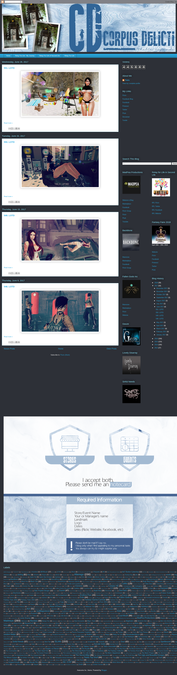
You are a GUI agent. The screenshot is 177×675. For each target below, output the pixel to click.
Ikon (28, 609)
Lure (80, 618)
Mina (89, 623)
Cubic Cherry (48, 588)
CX (111, 588)
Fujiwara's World (124, 602)
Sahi (152, 636)
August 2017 (161, 301)
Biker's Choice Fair (141, 579)
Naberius (62, 625)
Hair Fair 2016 (158, 604)
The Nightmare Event (21, 655)
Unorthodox (50, 660)
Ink (104, 609)
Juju (27, 611)
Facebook (125, 102)
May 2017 (160, 322)
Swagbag (140, 644)
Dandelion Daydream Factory (12, 590)
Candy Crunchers (88, 584)
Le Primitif (151, 613)
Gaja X (7, 604)
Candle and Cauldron (74, 584)
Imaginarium (70, 609)
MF (62, 623)
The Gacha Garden (162, 651)
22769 (59, 572)
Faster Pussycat (125, 600)
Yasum (35, 664)
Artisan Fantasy (100, 577)
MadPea (114, 618)
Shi (138, 639)
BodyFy (160, 581)
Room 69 (87, 636)
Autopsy (147, 577)
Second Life (102, 639)
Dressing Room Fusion (102, 593)
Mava (70, 621)
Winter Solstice (145, 662)
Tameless (150, 646)
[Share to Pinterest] (19, 128)
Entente (125, 595)
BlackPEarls (62, 581)
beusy (132, 579)
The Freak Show (148, 651)
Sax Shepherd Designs (57, 639)
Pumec (120, 632)
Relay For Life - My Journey (25, 56)
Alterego (79, 574)
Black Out (34, 581)
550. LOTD (9, 142)
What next (88, 662)
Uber (15, 660)
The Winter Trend (25, 657)
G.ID (153, 602)
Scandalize (69, 639)
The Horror (31, 653)
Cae (58, 584)
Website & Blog (127, 200)
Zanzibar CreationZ (71, 664)
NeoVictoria (101, 625)
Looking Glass (88, 616)
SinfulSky (30, 642)
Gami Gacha (16, 604)
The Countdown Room (26, 651)
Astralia (120, 577)
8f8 (104, 572)
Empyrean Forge (49, 595)
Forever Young (53, 602)
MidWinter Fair (73, 623)
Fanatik (165, 597)
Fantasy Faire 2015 (10, 600)
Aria (78, 577)
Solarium (77, 642)
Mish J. (101, 623)
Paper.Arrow (59, 630)
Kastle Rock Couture (78, 611)
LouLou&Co (137, 616)
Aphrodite (25, 577)
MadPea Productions (146, 618)
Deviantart (126, 117)
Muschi (18, 625)
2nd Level (66, 572)
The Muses (173, 653)
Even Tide (58, 597)
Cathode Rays (115, 584)
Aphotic (9, 577)
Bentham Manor (116, 579)
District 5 (46, 593)
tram (109, 657)
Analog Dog (129, 574)
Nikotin (157, 625)
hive (126, 606)
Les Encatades (17, 616)
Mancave (24, 621)
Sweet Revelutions (40, 646)
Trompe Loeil (152, 657)
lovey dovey (37, 618)
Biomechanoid (153, 579)
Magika (163, 618)
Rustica (115, 636)
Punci (134, 632)
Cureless (77, 588)
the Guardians (10, 653)
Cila (65, 586)
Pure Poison (143, 632)
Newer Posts (9, 349)
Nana (77, 625)
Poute (14, 632)
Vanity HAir (99, 660)
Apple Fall (33, 577)
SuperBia (132, 644)
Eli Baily (6, 595)
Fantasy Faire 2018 (57, 600)
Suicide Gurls (114, 644)
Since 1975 (7, 642)
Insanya (110, 609)
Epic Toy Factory (155, 595)
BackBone (14, 579)
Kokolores (11, 613)
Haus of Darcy (56, 606)
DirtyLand (8, 593)
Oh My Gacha (99, 627)
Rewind (23, 636)
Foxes (79, 602)
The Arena (96, 648)
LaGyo (70, 613)
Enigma (118, 595)
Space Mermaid (148, 642)
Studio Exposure (60, 644)
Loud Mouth (123, 616)
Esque (5, 597)
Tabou (99, 646)
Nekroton (93, 625)
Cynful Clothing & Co (134, 588)
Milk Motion (82, 623)
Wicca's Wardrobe (128, 662)
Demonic (141, 590)
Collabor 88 (113, 586)
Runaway (96, 637)
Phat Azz (110, 630)
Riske (30, 636)
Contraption (139, 586)
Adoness (6, 574)
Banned (46, 579)
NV (70, 627)
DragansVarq (75, 593)
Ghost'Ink (77, 604)
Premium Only (27, 632)
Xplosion (28, 664)
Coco (90, 586)
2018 (156, 283)
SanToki (15, 639)
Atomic (136, 577)
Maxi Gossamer (79, 621)
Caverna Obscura (137, 584)
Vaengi (72, 660)
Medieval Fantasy (119, 621)
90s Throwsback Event (113, 572)
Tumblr (124, 120)
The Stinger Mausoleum (102, 655)
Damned (164, 588)
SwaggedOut (157, 644)
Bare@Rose (55, 579)
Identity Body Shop (19, 609)
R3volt (166, 632)
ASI (115, 577)
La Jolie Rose (54, 613)
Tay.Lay (35, 648)
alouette (64, 574)
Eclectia (157, 593)
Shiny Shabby (146, 639)
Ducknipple (119, 593)
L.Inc (42, 613)
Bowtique (26, 584)
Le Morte (131, 613)
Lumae (74, 618)
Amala (103, 574)
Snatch (71, 642)
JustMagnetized (43, 611)
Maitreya (9, 620)
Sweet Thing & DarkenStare (55, 646)
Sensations (113, 639)
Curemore (86, 588)
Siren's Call (39, 642)
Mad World (106, 618)
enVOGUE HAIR (136, 595)
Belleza (89, 579)
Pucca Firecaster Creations (81, 632)
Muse (24, 625)
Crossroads (33, 588)
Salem (166, 636)
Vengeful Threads (118, 660)
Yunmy (56, 664)
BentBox (107, 579)
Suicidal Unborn (87, 644)
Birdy (162, 579)
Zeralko (88, 664)
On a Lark (145, 627)
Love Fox (160, 616)
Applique (58, 577)
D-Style (150, 588)
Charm (8, 586)
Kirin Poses (163, 611)
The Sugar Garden (117, 655)
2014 (156, 345)
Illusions (54, 609)
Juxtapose (57, 611)
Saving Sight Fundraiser (42, 639)
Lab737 (63, 613)
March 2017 (160, 328)
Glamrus (100, 604)
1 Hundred (34, 572)
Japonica (169, 609)
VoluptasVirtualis (14, 662)
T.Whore (73, 646)
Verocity (127, 660)
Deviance (148, 590)
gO (112, 604)
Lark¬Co (89, 613)
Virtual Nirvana (169, 660)
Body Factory (136, 581)
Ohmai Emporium (110, 627)
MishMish (108, 623)
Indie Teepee (80, 609)
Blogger (104, 670)
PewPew (102, 630)
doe (52, 593)
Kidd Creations (130, 611)
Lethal (25, 616)
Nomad (7, 627)
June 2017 (160, 307)
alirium (57, 574)
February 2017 (161, 331)
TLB (46, 657)
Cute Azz (95, 588)
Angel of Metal (145, 574)
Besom (125, 579)
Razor (40, 634)
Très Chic (144, 657)
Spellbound (165, 642)
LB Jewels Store (113, 613)
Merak (37, 623)
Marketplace (126, 204)
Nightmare (147, 625)
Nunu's (37, 627)
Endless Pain (86, 595)
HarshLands (38, 606)
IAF (11, 609)
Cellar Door (148, 584)
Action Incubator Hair (161, 572)
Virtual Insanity (159, 660)
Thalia (127, 80)
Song (83, 642)
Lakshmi (76, 613)
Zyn (106, 664)
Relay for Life (117, 634)
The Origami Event (36, 655)
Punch (128, 632)
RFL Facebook (157, 210)
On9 (152, 627)
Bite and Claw (7, 581)
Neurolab (118, 625)
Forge (62, 602)
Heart (81, 606)
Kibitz (119, 611)
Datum (55, 590)
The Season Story (67, 655)
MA (100, 618)
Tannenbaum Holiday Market (164, 646)
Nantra (83, 625)
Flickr (124, 95)
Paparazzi (41, 630)
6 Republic (96, 572)
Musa (12, 625)
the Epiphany (99, 651)
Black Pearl (44, 581)
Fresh (89, 602)
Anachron (119, 574)
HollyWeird (154, 606)
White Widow (116, 662)
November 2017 (162, 291)
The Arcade (86, 649)
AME (108, 574)
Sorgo (116, 642)
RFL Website (156, 213)
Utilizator (57, 660)
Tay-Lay (27, 648)
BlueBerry (104, 581)
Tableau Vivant (88, 646)
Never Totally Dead (129, 625)
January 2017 (161, 335)
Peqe (94, 630)
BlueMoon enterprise (115, 581)
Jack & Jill (155, 609)
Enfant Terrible (108, 595)
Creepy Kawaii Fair (22, 588)
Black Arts (16, 581)
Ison (129, 609)
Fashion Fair (114, 600)
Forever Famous (42, 602)
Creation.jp (7, 588)
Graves (127, 604)
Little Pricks (74, 616)
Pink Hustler (146, 630)
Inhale (99, 609)
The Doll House (65, 651)
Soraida (110, 642)
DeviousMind (157, 591)
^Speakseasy (24, 572)
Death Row (97, 591)
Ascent (110, 577)
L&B (47, 613)
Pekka (87, 630)
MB (100, 621)
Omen (128, 627)
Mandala (34, 621)
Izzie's (142, 609)
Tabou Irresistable (109, 646)
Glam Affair (91, 604)
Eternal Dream (21, 597)
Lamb (83, 613)
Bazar (72, 579)
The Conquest (163, 648)
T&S (80, 646)
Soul (123, 642)
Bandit (40, 579)
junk (32, 611)
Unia (43, 660)
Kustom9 (34, 613)
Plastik (170, 630)
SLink (58, 641)
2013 (156, 348)
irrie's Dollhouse (121, 609)
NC (88, 625)
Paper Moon (50, 630)
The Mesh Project (148, 653)
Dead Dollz (72, 590)
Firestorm (6, 602)
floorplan (25, 602)
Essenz (12, 597)
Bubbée (40, 584)
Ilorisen (62, 609)
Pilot (131, 630)
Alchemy (36, 574)
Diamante (168, 590)
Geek (50, 604)
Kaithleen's (65, 611)
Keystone (112, 611)
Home (8, 56)
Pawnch (80, 630)
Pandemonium (27, 630)
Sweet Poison (29, 646)
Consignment (127, 586)
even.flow (66, 597)
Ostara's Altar (159, 627)
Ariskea (89, 577)
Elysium (19, 595)
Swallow (166, 644)
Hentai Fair (108, 606)
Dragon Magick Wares (88, 593)
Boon (5, 584)
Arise (83, 577)
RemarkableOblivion (133, 634)
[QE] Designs (7, 572)
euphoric (44, 597)
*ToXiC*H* (16, 572)
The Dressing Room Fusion (81, 651)
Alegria (44, 574)
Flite (18, 602)
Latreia (96, 613)
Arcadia (65, 577)
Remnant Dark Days (149, 634)
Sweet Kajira (8, 646)
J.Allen (148, 609)
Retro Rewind (7, 636)
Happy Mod (9, 606)
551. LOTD (9, 68)
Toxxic (104, 657)
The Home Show (21, 653)
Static (33, 644)
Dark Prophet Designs (42, 591)
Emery (25, 595)
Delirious (134, 590)
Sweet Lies (18, 646)
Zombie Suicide (98, 664)
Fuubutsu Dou (135, 602)
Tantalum (6, 648)
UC (23, 660)
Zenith (81, 664)
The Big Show (121, 648)
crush (40, 588)
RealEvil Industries (58, 634)
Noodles (15, 627)
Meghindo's (130, 621)
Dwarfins (140, 593)
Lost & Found (104, 616)
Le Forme (123, 613)
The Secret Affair (82, 655)
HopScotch (163, 606)
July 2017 (160, 304)
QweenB (159, 632)
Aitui (29, 575)
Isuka (136, 609)
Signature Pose (166, 639)
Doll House (58, 593)
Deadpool (80, 590)
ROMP (78, 637)
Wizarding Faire (156, 662)
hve (6, 609)
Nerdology (110, 625)
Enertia (98, 595)
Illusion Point (45, 609)
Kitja (169, 611)
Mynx (34, 625)
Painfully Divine (17, 630)
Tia (42, 657)
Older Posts (112, 349)
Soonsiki (101, 642)
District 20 (39, 593)
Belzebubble (97, 579)
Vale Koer (79, 660)
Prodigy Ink (37, 632)
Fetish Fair (169, 600)
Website (125, 315)
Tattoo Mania (19, 648)
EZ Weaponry (98, 597)
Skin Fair (47, 642)
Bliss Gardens (86, 581)
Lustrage (86, 618)
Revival (15, 636)
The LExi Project (56, 653)
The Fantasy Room (134, 651)
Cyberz (120, 588)
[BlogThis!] (12, 128)
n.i (52, 625)
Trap (114, 657)
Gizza (84, 604)
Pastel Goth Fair (70, 630)
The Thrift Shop (130, 655)
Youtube (125, 222)
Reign (107, 634)
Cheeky (17, 586)
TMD (51, 657)
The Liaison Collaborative (71, 653)
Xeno (13, 664)
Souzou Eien (133, 642)
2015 (156, 342)
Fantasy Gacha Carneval (73, 600)
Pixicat (161, 630)
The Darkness (55, 651)
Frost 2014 (103, 602)
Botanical (19, 584)
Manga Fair (46, 621)
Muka (5, 625)
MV (29, 625)
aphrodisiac (16, 577)
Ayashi (170, 577)
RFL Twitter (156, 206)
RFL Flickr (155, 203)
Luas (44, 618)
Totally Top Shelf (91, 657)
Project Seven (59, 632)
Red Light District (79, 634)
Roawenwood (38, 636)
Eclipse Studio (166, 593)
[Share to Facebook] (16, 128)
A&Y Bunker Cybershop (130, 572)
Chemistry (51, 586)
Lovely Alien (14, 618)
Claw (71, 586)
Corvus (155, 586)
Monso (144, 623)
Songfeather (92, 642)
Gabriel (158, 602)
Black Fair (24, 581)
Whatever (97, 662)
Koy (22, 613)
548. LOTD (9, 286)
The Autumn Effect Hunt (108, 648)
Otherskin (169, 627)
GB (46, 604)
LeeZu (165, 613)
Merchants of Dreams (47, 623)
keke (94, 611)
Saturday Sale (29, 639)
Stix (52, 644)
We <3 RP (67, 662)
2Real (73, 572)
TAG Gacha (123, 646)
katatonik (88, 611)
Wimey (137, 662)
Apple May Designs (45, 577)
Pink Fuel (138, 630)
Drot (112, 593)
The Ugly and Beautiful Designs (151, 655)
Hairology (168, 604)
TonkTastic (79, 657)
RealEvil (48, 634)
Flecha (13, 602)
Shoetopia (157, 639)
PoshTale (8, 632)
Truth (160, 657)
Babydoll (6, 579)
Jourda (22, 611)
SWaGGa (148, 644)
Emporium (39, 595)
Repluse (159, 634)
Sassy (21, 639)
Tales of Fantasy (140, 646)
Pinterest (125, 106)
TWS (10, 660)
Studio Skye (71, 644)
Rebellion (70, 634)
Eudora (29, 597)
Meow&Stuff (29, 623)
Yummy (50, 664)
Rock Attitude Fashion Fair (53, 636)
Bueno (53, 584)
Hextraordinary (118, 606)
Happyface (30, 606)
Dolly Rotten (66, 593)
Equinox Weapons (167, 595)
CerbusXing (160, 584)
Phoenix (125, 630)
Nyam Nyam (76, 627)
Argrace (72, 577)
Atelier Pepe (128, 577)
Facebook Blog (127, 99)
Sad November (143, 636)
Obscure (89, 627)
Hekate (100, 606)
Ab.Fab (144, 572)
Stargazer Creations (23, 644)
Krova (27, 613)
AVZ (159, 577)
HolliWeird (144, 606)
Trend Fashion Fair (125, 657)
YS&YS (44, 664)
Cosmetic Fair (166, 586)
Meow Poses (18, 623)
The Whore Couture (10, 657)
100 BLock (44, 572)
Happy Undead (19, 606)
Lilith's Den (49, 616)
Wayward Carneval (55, 662)
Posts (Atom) (65, 355)
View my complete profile (131, 83)
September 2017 (162, 297)
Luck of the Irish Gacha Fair (57, 618)
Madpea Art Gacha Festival (127, 618)
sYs (67, 646)
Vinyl (150, 660)
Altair (70, 574)
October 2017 (161, 294)
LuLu (68, 618)
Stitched (47, 644)
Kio (148, 611)
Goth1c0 (118, 604)
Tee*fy (41, 648)
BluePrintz (126, 581)
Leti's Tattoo (32, 616)
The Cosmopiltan (11, 651)
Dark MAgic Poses (27, 590)
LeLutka (172, 613)
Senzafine (121, 639)
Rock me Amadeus (68, 636)
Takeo (131, 646)
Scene (76, 639)
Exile (82, 597)
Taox (12, 648)
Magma (170, 618)
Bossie (11, 584)
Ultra (27, 660)
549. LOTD (9, 215)
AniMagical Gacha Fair (157, 574)
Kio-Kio (153, 611)
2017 (156, 286)
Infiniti (87, 609)
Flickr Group (126, 211)
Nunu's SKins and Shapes (50, 627)
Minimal (95, 623)
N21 (56, 625)
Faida (106, 597)
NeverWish (139, 625)
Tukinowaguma (170, 657)
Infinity (93, 609)
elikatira (12, 595)
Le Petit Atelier (142, 613)
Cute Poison (104, 588)
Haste (46, 606)
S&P (120, 636)
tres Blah (136, 657)
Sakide (157, 637)
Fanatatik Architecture (153, 597)
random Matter (10, 634)
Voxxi (25, 662)
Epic (146, 595)
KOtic (17, 613)
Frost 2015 (114, 602)
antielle (168, 575)
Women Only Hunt (167, 662)
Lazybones (103, 613)
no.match (164, 625)
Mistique (124, 623)
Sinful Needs (18, 642)
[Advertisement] (134, 139)
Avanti (153, 577)
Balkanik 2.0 (24, 579)
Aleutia (51, 574)
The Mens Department (112, 653)
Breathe (34, 584)
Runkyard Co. (107, 636)
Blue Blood (95, 581)
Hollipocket (133, 606)
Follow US (33, 602)
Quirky (152, 632)
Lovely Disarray (25, 618)
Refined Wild (99, 634)
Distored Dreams (29, 593)
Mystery (40, 625)
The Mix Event (162, 653)
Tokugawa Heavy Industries (64, 657)
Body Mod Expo (148, 581)
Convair (149, 586)
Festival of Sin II (159, 600)
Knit (5, 613)
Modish (131, 623)
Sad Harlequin (129, 637)
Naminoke (70, 625)
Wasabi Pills (33, 662)
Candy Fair (98, 584)
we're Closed (79, 662)
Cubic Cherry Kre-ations (63, 588)
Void (5, 662)
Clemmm (79, 586)
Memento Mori (142, 621)
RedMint (89, 634)
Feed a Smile (148, 600)
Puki (96, 632)
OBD (83, 627)
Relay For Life (69, 56)
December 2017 (162, 288)
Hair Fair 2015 (146, 604)
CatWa (124, 584)
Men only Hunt (154, 621)
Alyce (92, 574)
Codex (96, 586)
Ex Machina (74, 597)
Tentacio (65, 648)
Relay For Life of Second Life (49, 56)
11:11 (52, 572)
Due (126, 593)
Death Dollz (88, 590)
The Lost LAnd (98, 653)
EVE (51, 597)
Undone (37, 660)
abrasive (151, 572)
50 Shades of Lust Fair (84, 572)
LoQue (96, 616)
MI (66, 623)
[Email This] (9, 128)
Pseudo (67, 632)
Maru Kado (63, 621)
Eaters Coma (148, 593)
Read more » (8, 123)
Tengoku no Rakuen (52, 649)
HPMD (170, 606)
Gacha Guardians (167, 602)
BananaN (33, 579)
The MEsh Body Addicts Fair (131, 653)
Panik (35, 630)
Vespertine (135, 660)
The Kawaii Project (42, 653)
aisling (20, 575)
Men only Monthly (166, 621)
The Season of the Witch (52, 655)
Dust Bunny (133, 593)
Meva (57, 623)
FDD (140, 600)
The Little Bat (87, 653)
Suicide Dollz (99, 644)
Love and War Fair (149, 616)
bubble (47, 584)
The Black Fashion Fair (136, 648)
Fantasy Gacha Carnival (95, 600)
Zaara (62, 664)
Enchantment (62, 595)
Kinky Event (140, 611)
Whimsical (106, 662)
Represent (167, 634)
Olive (121, 628)
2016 (156, 338)
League (158, 613)
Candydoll (106, 584)
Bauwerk (65, 579)
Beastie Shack (81, 579)
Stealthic (40, 644)
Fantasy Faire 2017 (44, 600)
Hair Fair (136, 604)
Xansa (7, 664)
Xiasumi (20, 664)
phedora (118, 630)
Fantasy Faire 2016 (28, 600)
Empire (31, 595)
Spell (156, 642)
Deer (115, 590)
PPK (20, 632)
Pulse (102, 632)
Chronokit (59, 586)
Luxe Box (94, 618)
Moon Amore (159, 623)
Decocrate (108, 590)
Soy (140, 642)
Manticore (55, 621)
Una (32, 660)
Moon (150, 623)
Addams (172, 572)
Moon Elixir (168, 623)
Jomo (16, 611)
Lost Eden (113, 616)
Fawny (134, 600)
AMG (113, 574)
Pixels (154, 630)
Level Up (41, 616)
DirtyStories (17, 593)
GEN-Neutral (59, 604)
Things (36, 657)
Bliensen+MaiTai (74, 581)
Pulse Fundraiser (111, 632)
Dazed (62, 590)
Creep (13, 588)
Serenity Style (130, 639)
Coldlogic (103, 586)
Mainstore (125, 257)
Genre (68, 604)
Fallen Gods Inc (126, 597)
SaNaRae (7, 639)
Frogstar (95, 602)
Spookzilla (6, 644)
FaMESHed (140, 597)
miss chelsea (116, 623)
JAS (176, 609)
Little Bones (64, 616)
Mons (137, 623)
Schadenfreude (85, 639)
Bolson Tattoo (169, 581)
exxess (90, 597)
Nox (21, 627)
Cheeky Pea (26, 586)
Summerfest (124, 644)
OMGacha (135, 628)
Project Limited (47, 632)
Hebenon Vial (90, 606)
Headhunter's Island (72, 606)
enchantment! (74, 595)
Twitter (124, 110)
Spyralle (13, 644)
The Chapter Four (151, 648)
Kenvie (105, 611)
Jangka (162, 609)
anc (136, 575)
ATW (141, 577)
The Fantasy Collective (116, 651)
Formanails (71, 602)
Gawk (40, 604)
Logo (80, 616)
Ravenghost (23, 634)
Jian (6, 611)
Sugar (79, 644)
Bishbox (168, 579)
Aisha (13, 574)
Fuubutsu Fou (145, 602)
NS (32, 627)
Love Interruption (169, 616)
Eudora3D (36, 597)
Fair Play (114, 597)
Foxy (84, 602)
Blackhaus (53, 581)
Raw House (32, 634)
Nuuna (64, 628)
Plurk (124, 113)
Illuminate (37, 609)
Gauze (32, 604)
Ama (98, 574)
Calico (63, 584)
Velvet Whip (107, 660)
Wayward (45, 662)
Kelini (99, 611)
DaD (157, 588)
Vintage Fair (143, 660)
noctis (172, 625)
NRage (27, 627)
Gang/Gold (25, 604)
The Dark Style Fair (41, 651)
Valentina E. (90, 660)
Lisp (57, 616)
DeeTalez (123, 590)
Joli (12, 611)
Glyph (106, 604)
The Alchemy (75, 648)
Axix (163, 577)
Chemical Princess (39, 586)
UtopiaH (65, 660)
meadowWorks (107, 621)
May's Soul (91, 621)
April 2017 (160, 325)
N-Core (46, 625)
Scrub (94, 639)
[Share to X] (14, 128)
